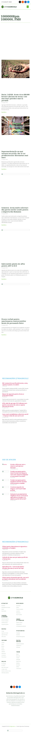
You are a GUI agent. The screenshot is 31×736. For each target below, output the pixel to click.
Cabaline (3, 651)
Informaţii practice (5, 672)
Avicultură (4, 655)
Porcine (3, 649)
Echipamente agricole (20, 636)
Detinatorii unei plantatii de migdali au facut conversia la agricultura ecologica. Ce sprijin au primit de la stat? (19, 496)
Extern (3, 609)
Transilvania (18, 668)
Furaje (3, 631)
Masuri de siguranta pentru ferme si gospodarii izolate (13, 394)
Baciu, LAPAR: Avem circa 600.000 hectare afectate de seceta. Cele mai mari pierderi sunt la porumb (15, 97)
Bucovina (18, 656)
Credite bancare (5, 622)
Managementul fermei (6, 607)
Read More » (4, 112)
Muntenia (18, 665)
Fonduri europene (5, 620)
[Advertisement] (15, 40)
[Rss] (23, 2)
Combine (18, 634)
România (3, 605)
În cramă (3, 665)
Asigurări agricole (5, 624)
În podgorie (4, 663)
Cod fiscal (18, 647)
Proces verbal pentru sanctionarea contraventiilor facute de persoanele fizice (14, 321)
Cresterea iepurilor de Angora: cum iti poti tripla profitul (18, 488)
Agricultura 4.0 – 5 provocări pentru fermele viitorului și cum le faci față (13, 567)
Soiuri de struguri (5, 667)
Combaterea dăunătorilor (21, 626)
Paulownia (18, 612)
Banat (17, 654)
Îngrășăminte (18, 624)
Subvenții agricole (5, 619)
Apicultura (18, 605)
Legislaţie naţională (20, 643)
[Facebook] (25, 2)
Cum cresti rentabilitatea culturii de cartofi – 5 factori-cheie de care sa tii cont (15, 415)
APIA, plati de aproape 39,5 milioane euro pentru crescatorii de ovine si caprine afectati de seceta (14, 404)
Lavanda (18, 611)
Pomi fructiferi (19, 614)
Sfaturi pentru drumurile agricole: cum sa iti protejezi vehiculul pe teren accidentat (15, 578)
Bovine (3, 646)
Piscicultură (4, 657)
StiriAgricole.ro (12, 726)
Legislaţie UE (18, 645)
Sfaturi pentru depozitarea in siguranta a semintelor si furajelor (14, 547)
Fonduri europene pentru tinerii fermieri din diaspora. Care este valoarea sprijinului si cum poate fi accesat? (19, 474)
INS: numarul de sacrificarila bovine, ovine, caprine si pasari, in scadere (15, 384)
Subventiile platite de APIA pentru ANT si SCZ (13, 265)
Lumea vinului (4, 669)
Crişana (17, 657)
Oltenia (17, 666)
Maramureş (18, 661)
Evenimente (4, 611)
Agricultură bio (4, 634)
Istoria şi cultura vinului (6, 671)
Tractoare (18, 633)
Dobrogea (18, 659)
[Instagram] (20, 2)
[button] (28, 6)
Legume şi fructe (5, 633)
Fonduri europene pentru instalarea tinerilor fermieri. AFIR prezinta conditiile (18, 481)
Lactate (3, 642)
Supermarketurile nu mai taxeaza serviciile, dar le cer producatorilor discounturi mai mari (15, 154)
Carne (3, 644)
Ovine (3, 648)
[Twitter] (28, 2)
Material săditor (19, 622)
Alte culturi (4, 636)
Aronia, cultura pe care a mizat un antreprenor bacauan (17, 466)
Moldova (18, 663)
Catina (17, 607)
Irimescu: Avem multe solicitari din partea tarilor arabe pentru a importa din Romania (15, 210)
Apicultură (4, 653)
